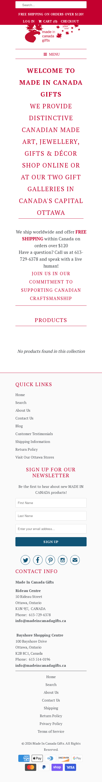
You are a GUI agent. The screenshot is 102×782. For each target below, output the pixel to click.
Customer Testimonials (34, 433)
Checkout (70, 21)
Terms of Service (51, 731)
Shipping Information (32, 441)
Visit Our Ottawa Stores (34, 457)
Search (20, 402)
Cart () (50, 21)
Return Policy (26, 449)
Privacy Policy (51, 723)
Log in (29, 21)
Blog (19, 426)
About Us (22, 410)
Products (51, 320)
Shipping (51, 708)
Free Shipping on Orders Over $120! (51, 14)
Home (20, 394)
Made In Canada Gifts (48, 743)
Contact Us (24, 418)
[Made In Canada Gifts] (51, 33)
